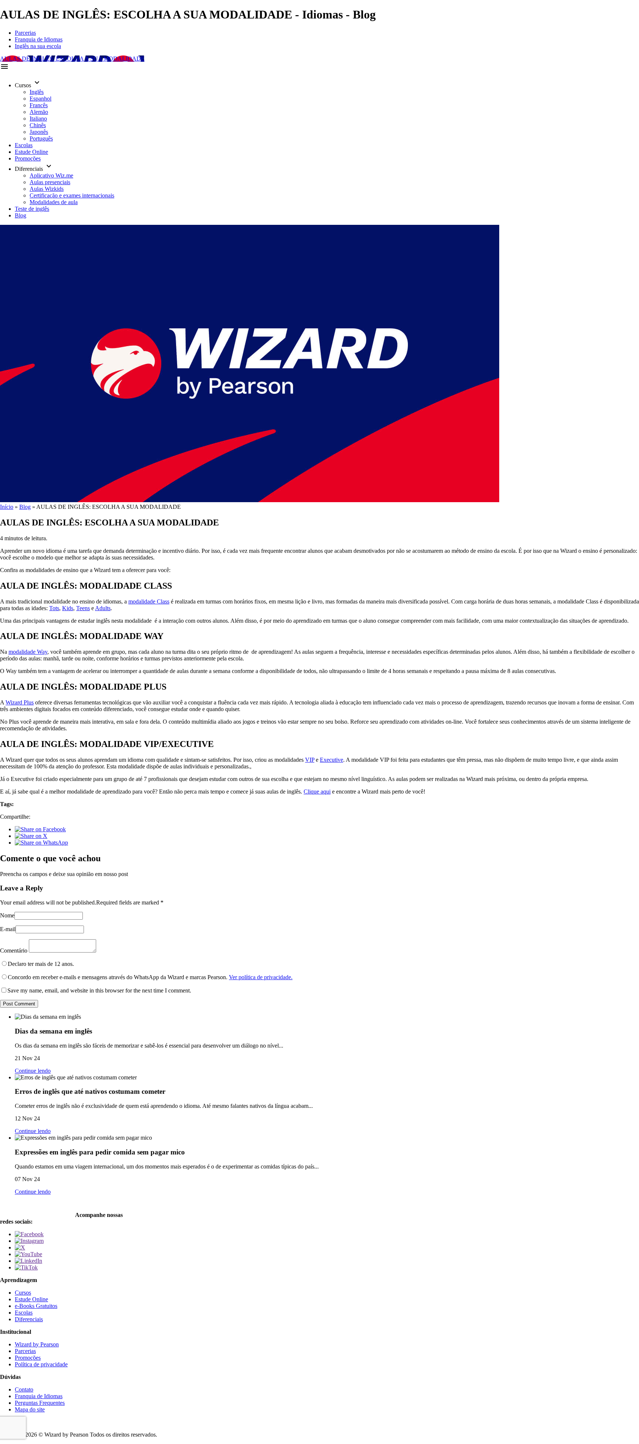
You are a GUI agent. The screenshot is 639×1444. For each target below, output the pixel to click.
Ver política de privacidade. (261, 977)
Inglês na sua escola (38, 46)
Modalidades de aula (54, 202)
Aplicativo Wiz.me (51, 175)
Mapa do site (30, 1409)
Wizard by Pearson (37, 1344)
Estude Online (31, 152)
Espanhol (40, 98)
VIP (309, 760)
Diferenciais (29, 1319)
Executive (331, 760)
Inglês (37, 92)
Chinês (38, 125)
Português (41, 138)
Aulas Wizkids (47, 189)
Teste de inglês (32, 209)
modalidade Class (148, 601)
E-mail (8, 929)
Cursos (23, 1292)
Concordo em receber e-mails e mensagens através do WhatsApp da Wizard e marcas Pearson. (150, 977)
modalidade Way (28, 652)
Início (6, 507)
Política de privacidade (41, 1364)
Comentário (13, 950)
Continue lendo (33, 1071)
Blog (20, 215)
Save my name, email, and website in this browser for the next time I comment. (99, 990)
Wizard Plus (20, 702)
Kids (67, 608)
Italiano (38, 118)
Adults (103, 608)
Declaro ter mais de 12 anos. (41, 964)
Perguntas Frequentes (40, 1403)
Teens (83, 608)
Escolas (24, 145)
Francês (39, 105)
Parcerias (25, 33)
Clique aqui (317, 791)
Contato (24, 1389)
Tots (54, 608)
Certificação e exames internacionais (72, 195)
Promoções (28, 158)
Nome (7, 915)
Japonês (39, 132)
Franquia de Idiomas (38, 39)
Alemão (39, 112)
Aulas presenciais (50, 182)
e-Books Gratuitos (36, 1306)
